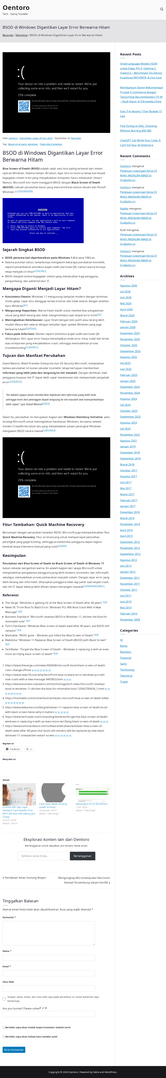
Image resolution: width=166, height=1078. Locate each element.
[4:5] (94, 586)
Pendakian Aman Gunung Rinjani (25, 877)
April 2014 (126, 530)
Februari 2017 (128, 500)
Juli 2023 (125, 428)
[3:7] (28, 620)
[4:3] (53, 430)
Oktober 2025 (128, 345)
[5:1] (25, 305)
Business (125, 652)
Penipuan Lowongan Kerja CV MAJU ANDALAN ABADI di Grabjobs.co (138, 175)
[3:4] (15, 381)
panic (24, 144)
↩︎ (33, 670)
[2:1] (36, 271)
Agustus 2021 (128, 440)
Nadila (124, 208)
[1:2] (11, 381)
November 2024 (130, 393)
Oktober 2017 (128, 470)
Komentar (9, 917)
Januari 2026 (128, 327)
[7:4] (49, 430)
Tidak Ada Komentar (51, 144)
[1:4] (60, 545)
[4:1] (44, 271)
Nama (7, 951)
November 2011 (130, 584)
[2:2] (20, 611)
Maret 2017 (127, 494)
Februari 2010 (128, 613)
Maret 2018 (127, 464)
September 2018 (130, 458)
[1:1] (28, 347)
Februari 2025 (128, 375)
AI (121, 640)
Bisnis (123, 646)
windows (33, 144)
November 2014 (130, 524)
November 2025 (130, 339)
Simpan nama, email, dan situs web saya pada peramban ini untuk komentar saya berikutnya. (53, 998)
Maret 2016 (127, 518)
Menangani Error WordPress (91, 803)
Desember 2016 (130, 512)
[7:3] (48, 403)
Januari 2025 (128, 381)
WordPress (111, 1072)
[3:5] (44, 403)
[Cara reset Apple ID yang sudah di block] (56, 792)
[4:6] (96, 634)
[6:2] (56, 653)
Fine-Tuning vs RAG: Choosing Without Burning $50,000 (138, 128)
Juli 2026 (125, 291)
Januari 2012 (128, 572)
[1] (19, 191)
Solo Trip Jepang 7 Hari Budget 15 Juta (141, 114)
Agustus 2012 (128, 560)
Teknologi (76, 138)
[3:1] (40, 271)
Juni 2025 (125, 369)
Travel (124, 681)
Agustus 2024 (128, 399)
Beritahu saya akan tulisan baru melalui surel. (31, 1036)
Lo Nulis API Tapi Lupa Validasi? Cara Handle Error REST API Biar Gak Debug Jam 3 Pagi (19, 812)
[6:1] (102, 586)
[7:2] (20, 381)
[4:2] (34, 328)
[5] (29, 191)
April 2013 (126, 536)
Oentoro (16, 7)
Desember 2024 (130, 387)
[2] (21, 191)
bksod (11, 144)
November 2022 (130, 434)
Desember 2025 (130, 333)
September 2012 (130, 554)
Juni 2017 (125, 482)
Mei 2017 (125, 488)
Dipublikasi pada (36, 138)
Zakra (96, 1072)
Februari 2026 (128, 321)
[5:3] (98, 586)
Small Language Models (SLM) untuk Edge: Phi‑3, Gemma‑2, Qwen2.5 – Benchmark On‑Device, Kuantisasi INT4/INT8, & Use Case (141, 70)
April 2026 (126, 309)
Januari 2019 (128, 446)
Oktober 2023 (128, 411)
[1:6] (105, 602)
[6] (31, 191)
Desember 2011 (130, 578)
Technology (127, 670)
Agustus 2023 (128, 422)
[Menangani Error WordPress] (92, 792)
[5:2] (99, 314)
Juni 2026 (125, 297)
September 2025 (130, 351)
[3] (24, 191)
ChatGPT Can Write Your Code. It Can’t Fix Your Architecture (140, 143)
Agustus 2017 (128, 476)
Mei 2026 (125, 303)
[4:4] (64, 545)
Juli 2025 (125, 363)
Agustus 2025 (128, 357)
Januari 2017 (128, 506)
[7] (31, 328)
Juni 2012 (125, 566)
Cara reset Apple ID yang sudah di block (53, 805)
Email (7, 966)
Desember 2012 (130, 542)
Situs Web (8, 981)
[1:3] (45, 430)
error (18, 144)
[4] (26, 191)
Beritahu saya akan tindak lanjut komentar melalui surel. (38, 1027)
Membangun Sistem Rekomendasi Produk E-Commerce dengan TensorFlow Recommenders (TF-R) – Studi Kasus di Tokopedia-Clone (141, 94)
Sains (123, 664)
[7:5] (19, 630)
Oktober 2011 (128, 590)
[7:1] (36, 347)
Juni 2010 (125, 601)
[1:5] (85, 586)
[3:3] (32, 347)
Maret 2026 (127, 315)
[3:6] (90, 586)
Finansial (125, 658)
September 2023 (130, 416)
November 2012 (130, 548)
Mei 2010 (125, 607)
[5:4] (7, 644)
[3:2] (27, 328)
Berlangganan (82, 856)
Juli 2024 (125, 405)
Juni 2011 (125, 595)
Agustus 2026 (128, 285)
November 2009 (130, 619)
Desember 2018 (130, 452)
